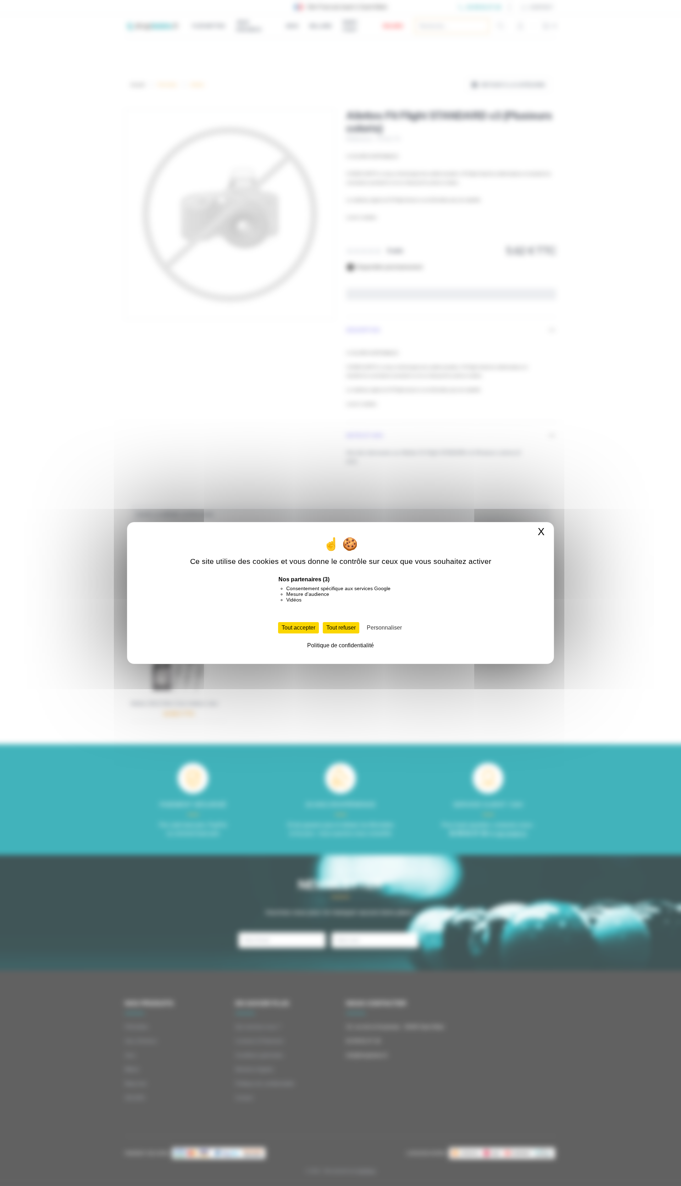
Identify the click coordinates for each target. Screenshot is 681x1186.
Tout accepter (298, 628)
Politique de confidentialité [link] (340, 645)
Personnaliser (384, 628)
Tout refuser (341, 628)
